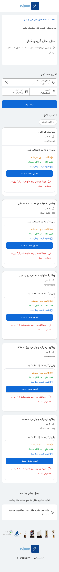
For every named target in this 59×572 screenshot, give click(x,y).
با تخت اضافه (48, 122)
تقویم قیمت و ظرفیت (39, 166)
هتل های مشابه (28, 28)
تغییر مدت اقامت (29, 173)
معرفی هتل (51, 28)
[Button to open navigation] (54, 6)
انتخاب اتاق (41, 28)
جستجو (30, 104)
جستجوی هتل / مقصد (42, 80)
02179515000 (23, 557)
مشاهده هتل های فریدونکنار (37, 19)
